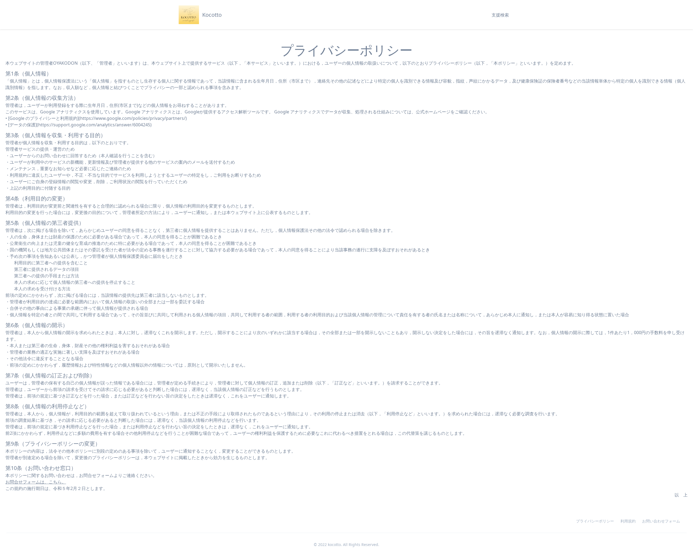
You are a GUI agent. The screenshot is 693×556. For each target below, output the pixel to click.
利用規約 (628, 521)
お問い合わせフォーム (661, 521)
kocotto (334, 544)
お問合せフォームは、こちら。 (35, 482)
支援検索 (500, 15)
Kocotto (212, 14)
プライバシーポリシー (595, 521)
